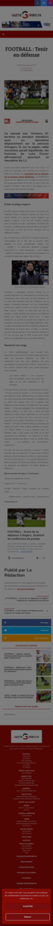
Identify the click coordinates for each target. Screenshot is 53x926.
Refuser (27, 917)
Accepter (28, 906)
